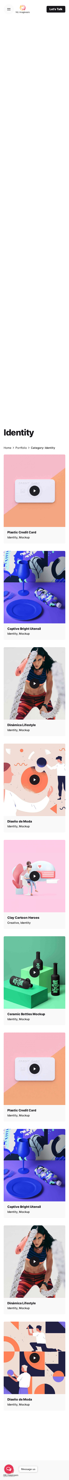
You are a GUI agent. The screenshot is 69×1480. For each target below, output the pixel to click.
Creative (13, 922)
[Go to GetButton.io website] (9, 1476)
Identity (12, 537)
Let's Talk (55, 9)
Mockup (24, 537)
